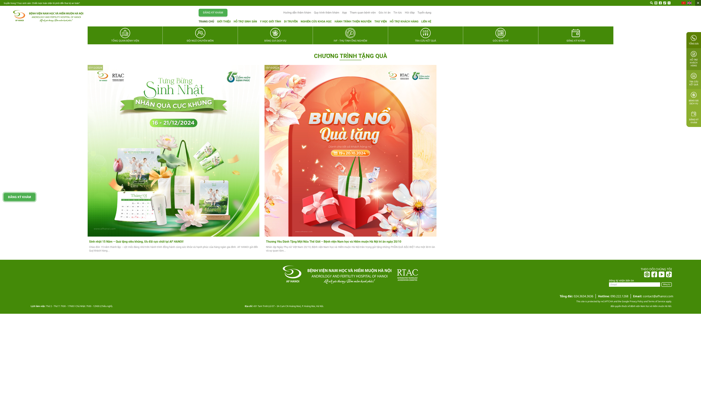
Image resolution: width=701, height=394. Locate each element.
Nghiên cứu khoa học (316, 21)
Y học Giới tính (270, 21)
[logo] (44, 16)
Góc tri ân (384, 12)
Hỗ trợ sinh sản (245, 21)
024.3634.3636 (576, 296)
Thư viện (380, 21)
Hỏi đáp (410, 12)
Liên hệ (426, 21)
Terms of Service (656, 301)
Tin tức (397, 12)
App (344, 12)
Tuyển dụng (424, 12)
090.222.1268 (613, 296)
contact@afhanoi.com (653, 296)
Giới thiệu (224, 21)
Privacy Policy (636, 301)
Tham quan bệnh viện (363, 12)
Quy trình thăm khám (326, 12)
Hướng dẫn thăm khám (297, 12)
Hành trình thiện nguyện (353, 21)
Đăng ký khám (213, 12)
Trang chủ (206, 21)
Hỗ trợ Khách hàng (404, 21)
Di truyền (291, 21)
